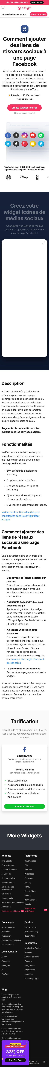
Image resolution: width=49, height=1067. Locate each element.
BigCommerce (31, 900)
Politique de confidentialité (33, 1062)
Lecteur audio (7, 898)
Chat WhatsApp (8, 878)
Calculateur (6, 894)
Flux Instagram (8, 865)
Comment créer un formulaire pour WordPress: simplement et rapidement (13, 1020)
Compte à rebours (9, 869)
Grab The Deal (15, 1060)
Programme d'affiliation (11, 940)
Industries (29, 974)
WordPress (29, 874)
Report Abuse (30, 936)
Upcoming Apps (32, 978)
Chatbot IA (6, 907)
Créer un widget (38, 14)
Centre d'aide (30, 927)
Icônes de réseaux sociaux (14, 14)
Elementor (29, 878)
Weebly (28, 895)
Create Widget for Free (24, 107)
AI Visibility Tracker (33, 948)
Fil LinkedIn (6, 874)
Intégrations (30, 965)
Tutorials (28, 961)
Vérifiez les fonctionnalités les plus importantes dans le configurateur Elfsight (20, 516)
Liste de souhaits (32, 957)
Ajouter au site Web (24, 806)
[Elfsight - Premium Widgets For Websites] (24, 8)
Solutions (28, 952)
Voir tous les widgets (12, 911)
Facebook (6, 961)
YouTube (5, 974)
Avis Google (7, 861)
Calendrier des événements (8, 888)
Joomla (28, 904)
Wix (26, 865)
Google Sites (30, 891)
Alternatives (30, 970)
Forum (4, 957)
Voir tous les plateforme (36, 909)
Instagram (6, 965)
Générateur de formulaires (13, 902)
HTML (27, 887)
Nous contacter (8, 927)
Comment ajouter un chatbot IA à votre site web (11, 997)
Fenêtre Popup (8, 882)
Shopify (28, 882)
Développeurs (8, 944)
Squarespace (30, 861)
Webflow (28, 869)
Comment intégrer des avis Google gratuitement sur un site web (12, 1031)
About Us (6, 931)
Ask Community (31, 931)
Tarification (6, 936)
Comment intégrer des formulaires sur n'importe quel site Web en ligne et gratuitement (12, 1008)
